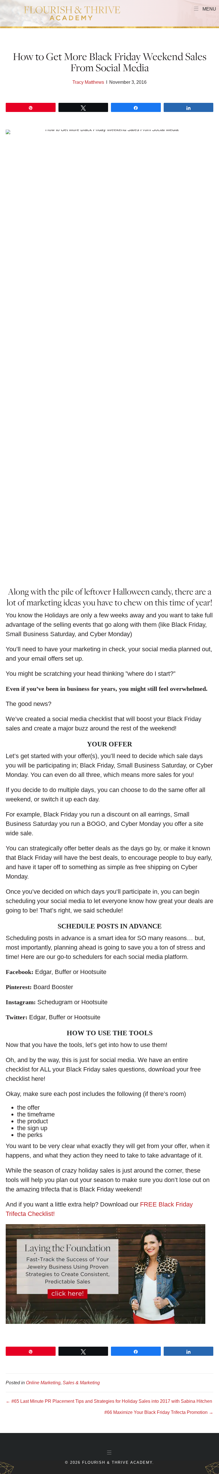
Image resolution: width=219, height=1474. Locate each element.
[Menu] (109, 1453)
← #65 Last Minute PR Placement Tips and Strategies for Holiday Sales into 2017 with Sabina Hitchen (109, 1401)
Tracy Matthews (88, 82)
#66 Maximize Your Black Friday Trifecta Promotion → (158, 1412)
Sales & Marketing (81, 1382)
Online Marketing (43, 1382)
